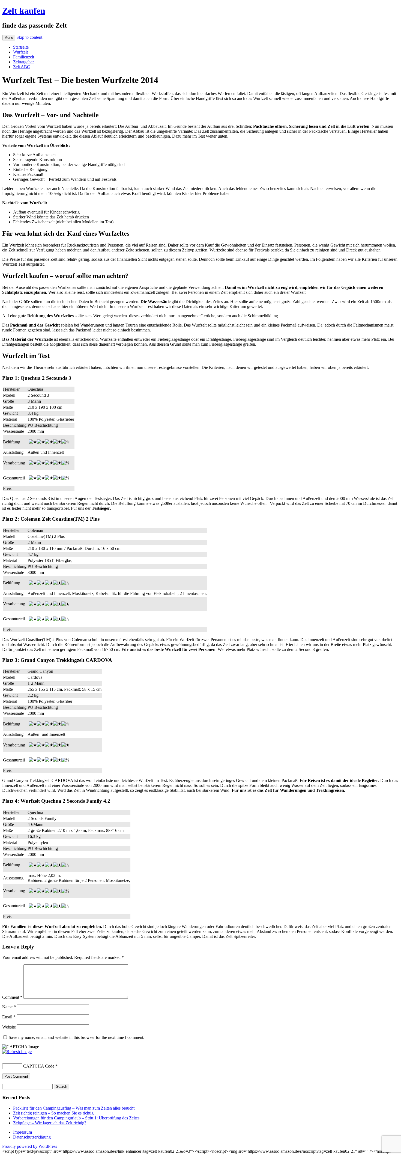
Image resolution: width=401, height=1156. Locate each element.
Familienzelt (23, 57)
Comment (12, 997)
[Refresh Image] (17, 1051)
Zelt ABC (21, 66)
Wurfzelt (20, 52)
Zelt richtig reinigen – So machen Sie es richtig (53, 1113)
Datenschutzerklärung (32, 1137)
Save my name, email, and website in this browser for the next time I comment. (76, 1037)
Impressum (22, 1132)
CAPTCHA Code (38, 1066)
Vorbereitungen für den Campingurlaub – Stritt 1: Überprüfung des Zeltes (76, 1118)
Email (9, 1017)
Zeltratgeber (23, 62)
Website (9, 1027)
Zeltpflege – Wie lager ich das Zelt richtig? (49, 1123)
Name (9, 1006)
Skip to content (29, 37)
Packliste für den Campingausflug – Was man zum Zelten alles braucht (73, 1108)
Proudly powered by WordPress (29, 1146)
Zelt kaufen (23, 11)
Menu (8, 37)
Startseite (21, 47)
